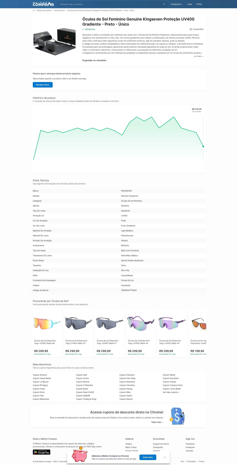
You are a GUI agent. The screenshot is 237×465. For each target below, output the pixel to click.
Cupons (156, 450)
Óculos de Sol (59, 10)
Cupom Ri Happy (40, 385)
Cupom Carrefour (127, 385)
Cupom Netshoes (127, 382)
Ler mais (197, 56)
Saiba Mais (148, 457)
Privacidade (191, 461)
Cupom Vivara (82, 378)
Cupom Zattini (125, 395)
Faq (182, 461)
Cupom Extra (38, 392)
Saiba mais (156, 422)
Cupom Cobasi (169, 382)
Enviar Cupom (131, 450)
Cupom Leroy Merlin (172, 389)
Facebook (190, 444)
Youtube (189, 450)
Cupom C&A (81, 375)
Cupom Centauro (127, 375)
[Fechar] (165, 457)
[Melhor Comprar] (44, 4)
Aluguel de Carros (161, 444)
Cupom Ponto (39, 389)
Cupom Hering (125, 389)
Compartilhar (198, 29)
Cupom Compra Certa (172, 385)
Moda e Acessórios (44, 10)
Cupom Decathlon (171, 378)
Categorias (158, 447)
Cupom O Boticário (84, 385)
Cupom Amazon (40, 375)
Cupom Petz (38, 395)
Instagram (190, 447)
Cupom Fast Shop (127, 378)
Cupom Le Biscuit (40, 382)
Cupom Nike (125, 392)
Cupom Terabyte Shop (86, 399)
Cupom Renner (82, 382)
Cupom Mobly (169, 375)
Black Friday (131, 447)
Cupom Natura (126, 399)
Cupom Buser (82, 389)
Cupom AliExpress (41, 399)
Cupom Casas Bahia (42, 378)
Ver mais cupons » (171, 392)
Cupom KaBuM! (83, 395)
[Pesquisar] (164, 4)
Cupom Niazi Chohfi (85, 392)
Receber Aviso (42, 85)
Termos (201, 461)
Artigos (128, 444)
